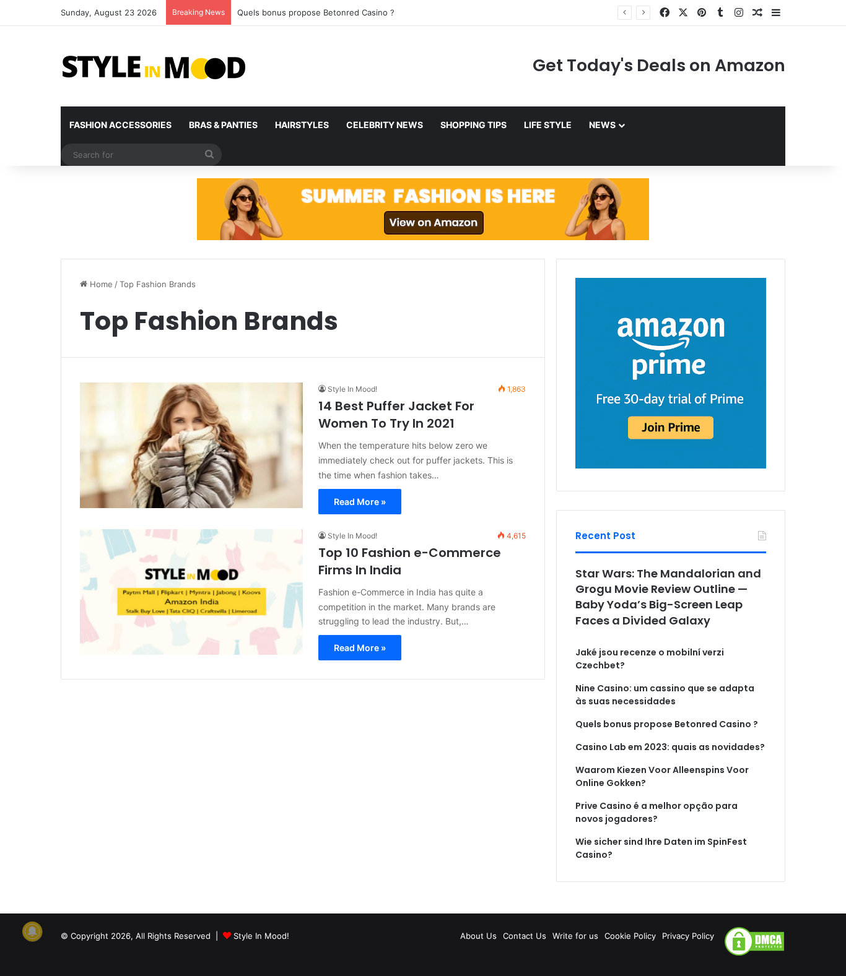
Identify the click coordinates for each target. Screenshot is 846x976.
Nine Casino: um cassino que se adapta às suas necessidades (664, 694)
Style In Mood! (352, 389)
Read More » (360, 501)
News (602, 124)
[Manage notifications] (32, 931)
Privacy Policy (688, 936)
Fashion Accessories (120, 124)
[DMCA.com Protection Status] (754, 954)
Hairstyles (302, 124)
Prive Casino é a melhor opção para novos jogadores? (656, 812)
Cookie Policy (630, 936)
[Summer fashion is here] (423, 209)
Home (100, 284)
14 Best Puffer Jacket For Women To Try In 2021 (396, 414)
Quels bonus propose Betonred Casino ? (316, 12)
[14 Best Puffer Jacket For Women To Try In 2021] (191, 445)
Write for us (575, 936)
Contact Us (524, 936)
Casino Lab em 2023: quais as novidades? (670, 747)
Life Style (548, 124)
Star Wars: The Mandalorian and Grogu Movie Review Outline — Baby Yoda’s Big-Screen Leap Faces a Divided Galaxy (668, 597)
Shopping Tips (473, 124)
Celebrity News (384, 124)
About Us (478, 936)
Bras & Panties (223, 124)
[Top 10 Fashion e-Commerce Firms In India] (191, 592)
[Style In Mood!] (153, 66)
